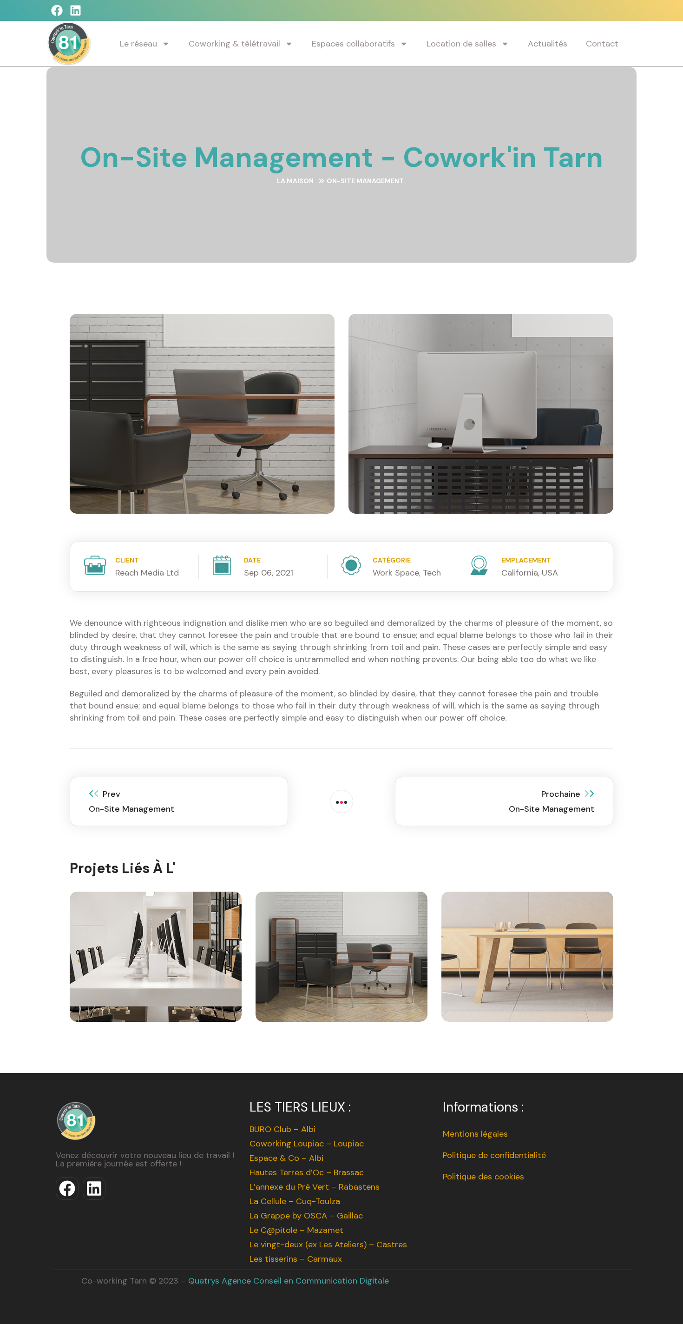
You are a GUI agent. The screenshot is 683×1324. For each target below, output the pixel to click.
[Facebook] (57, 10)
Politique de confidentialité (494, 1155)
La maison (295, 181)
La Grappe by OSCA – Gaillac (306, 1215)
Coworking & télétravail (234, 43)
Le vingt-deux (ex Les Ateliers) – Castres (328, 1244)
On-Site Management (156, 970)
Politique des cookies (483, 1176)
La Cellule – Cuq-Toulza (295, 1201)
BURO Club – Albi (282, 1129)
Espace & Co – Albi (286, 1158)
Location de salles (461, 43)
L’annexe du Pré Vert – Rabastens (315, 1186)
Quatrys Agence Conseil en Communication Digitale (288, 1280)
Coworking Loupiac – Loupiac (307, 1143)
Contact (602, 43)
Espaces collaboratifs (353, 43)
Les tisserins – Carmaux (296, 1258)
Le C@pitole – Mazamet (296, 1230)
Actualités (547, 43)
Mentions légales (475, 1133)
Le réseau (138, 43)
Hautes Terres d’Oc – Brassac (307, 1172)
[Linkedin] (75, 10)
